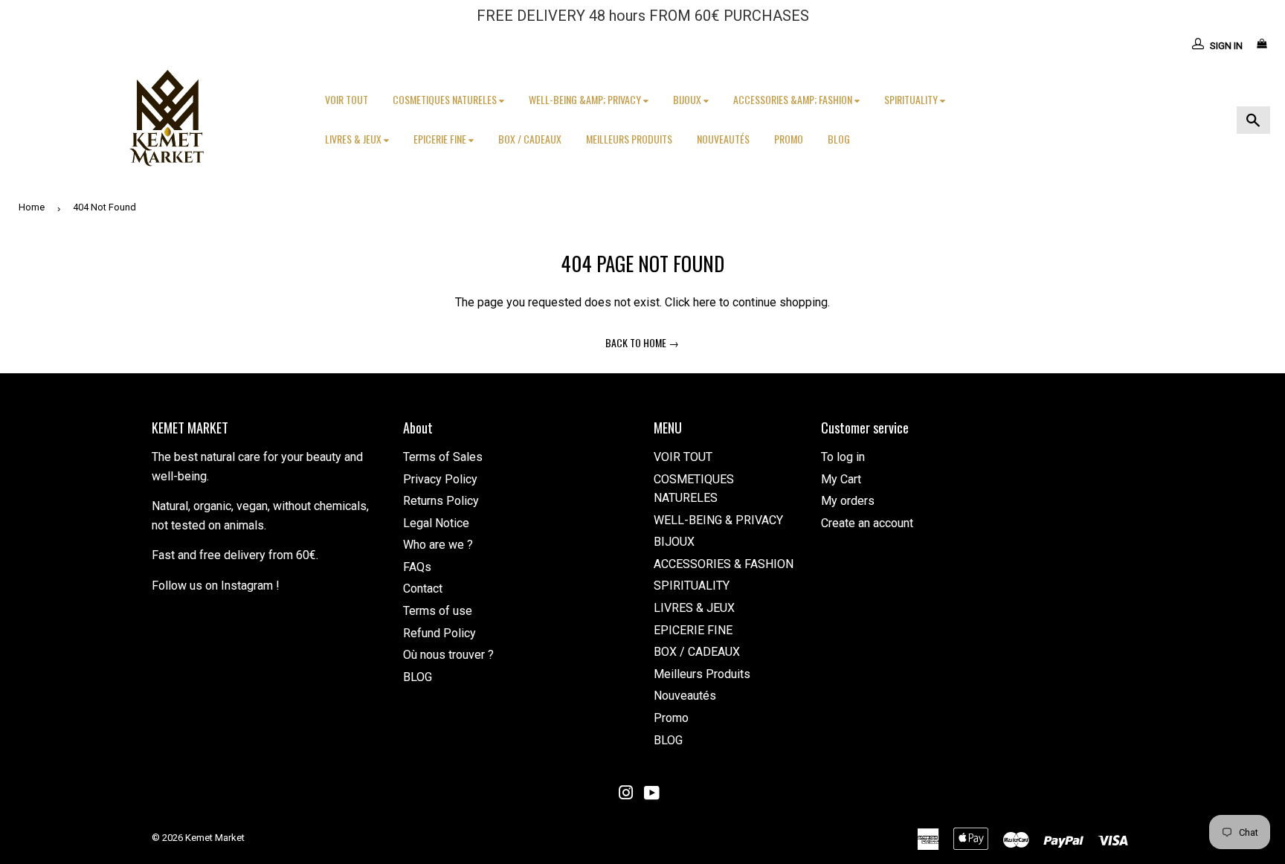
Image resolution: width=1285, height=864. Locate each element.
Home (32, 207)
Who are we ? (438, 545)
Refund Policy (439, 633)
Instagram (247, 585)
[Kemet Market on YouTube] (652, 794)
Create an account (867, 523)
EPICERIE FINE (440, 138)
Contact (422, 588)
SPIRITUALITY (912, 99)
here (704, 302)
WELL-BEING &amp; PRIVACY (586, 99)
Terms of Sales (443, 457)
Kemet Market (215, 837)
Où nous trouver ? (448, 655)
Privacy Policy (440, 479)
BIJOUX (688, 99)
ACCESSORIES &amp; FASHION (793, 99)
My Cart (841, 479)
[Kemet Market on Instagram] (626, 794)
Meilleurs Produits (629, 138)
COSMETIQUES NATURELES (446, 99)
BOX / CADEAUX (529, 138)
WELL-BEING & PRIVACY (718, 520)
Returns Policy (441, 501)
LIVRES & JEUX (354, 138)
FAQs (417, 567)
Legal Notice (436, 523)
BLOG (839, 138)
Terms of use (437, 611)
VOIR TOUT (346, 99)
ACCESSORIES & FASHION (723, 564)
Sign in (1226, 45)
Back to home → (642, 342)
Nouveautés (723, 138)
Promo (788, 138)
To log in (843, 457)
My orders (848, 501)
